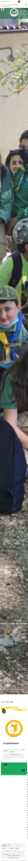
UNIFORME (12, 4)
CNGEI (12, 749)
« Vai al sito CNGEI (5, 1)
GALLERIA (4, 4)
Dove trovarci (16, 4)
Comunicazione (4, 6)
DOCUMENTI (9, 6)
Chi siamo (8, 4)
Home (2, 4)
